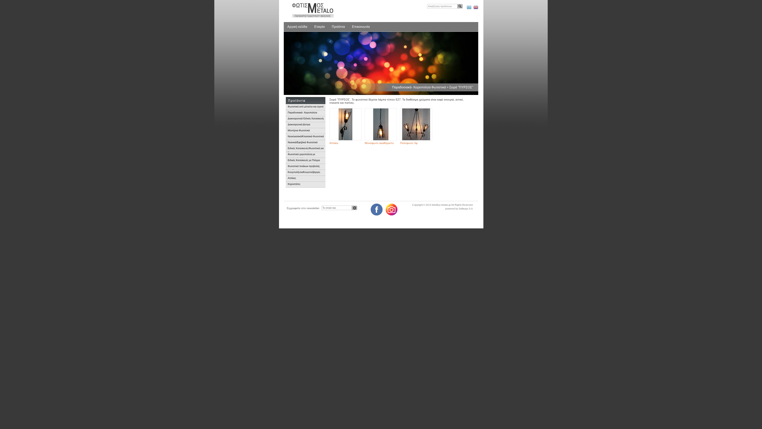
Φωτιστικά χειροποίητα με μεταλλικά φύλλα (301, 155)
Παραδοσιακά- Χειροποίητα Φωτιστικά (302, 113)
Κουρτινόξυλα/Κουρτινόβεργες (304, 172)
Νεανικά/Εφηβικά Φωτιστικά (303, 142)
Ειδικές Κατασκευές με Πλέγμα (304, 160)
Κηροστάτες (294, 184)
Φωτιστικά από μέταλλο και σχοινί (305, 106)
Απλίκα (333, 143)
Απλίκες (292, 178)
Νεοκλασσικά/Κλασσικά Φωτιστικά (306, 136)
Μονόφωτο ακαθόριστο (379, 143)
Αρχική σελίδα (297, 26)
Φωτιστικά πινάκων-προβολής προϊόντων (304, 167)
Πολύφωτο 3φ (409, 143)
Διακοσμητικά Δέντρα (299, 124)
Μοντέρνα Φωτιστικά (299, 130)
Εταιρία (319, 26)
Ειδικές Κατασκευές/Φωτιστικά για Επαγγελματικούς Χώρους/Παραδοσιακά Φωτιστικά (306, 149)
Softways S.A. (466, 208)
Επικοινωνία (361, 26)
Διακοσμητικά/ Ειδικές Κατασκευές (306, 118)
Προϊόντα (338, 26)
